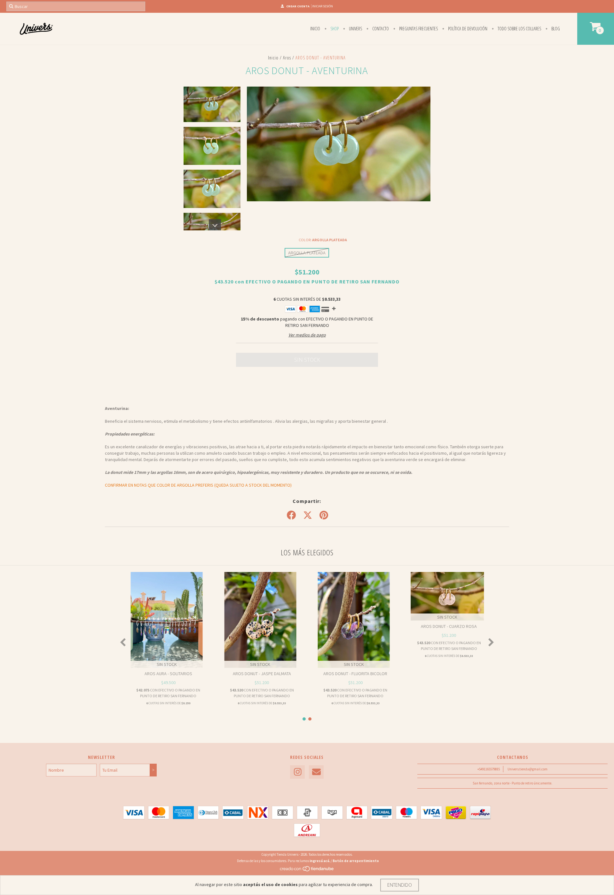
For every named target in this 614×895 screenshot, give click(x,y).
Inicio (315, 29)
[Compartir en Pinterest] (323, 515)
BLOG (555, 29)
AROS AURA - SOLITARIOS (168, 673)
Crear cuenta (298, 6)
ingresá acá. (320, 861)
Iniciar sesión (322, 6)
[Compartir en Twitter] (307, 515)
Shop (334, 29)
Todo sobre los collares (519, 29)
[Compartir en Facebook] (291, 515)
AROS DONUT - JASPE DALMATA (262, 673)
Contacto (380, 29)
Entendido (399, 885)
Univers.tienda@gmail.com (527, 769)
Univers (355, 29)
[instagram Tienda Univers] (297, 772)
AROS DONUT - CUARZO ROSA (449, 626)
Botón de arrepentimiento (356, 861)
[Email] (316, 772)
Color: (323, 239)
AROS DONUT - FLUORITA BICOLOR (355, 673)
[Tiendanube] (307, 870)
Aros (287, 58)
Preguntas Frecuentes (418, 29)
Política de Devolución (467, 29)
